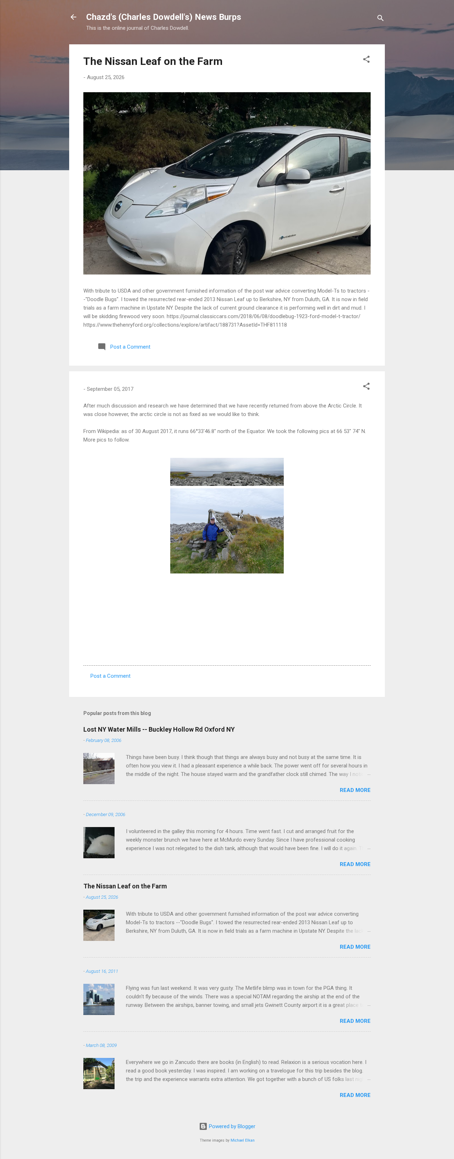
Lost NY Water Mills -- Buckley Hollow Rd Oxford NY (159, 729)
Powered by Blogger (231, 1126)
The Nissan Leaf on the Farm (153, 61)
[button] (366, 60)
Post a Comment (110, 676)
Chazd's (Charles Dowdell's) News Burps (163, 17)
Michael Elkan (243, 1140)
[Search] (380, 19)
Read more (355, 790)
